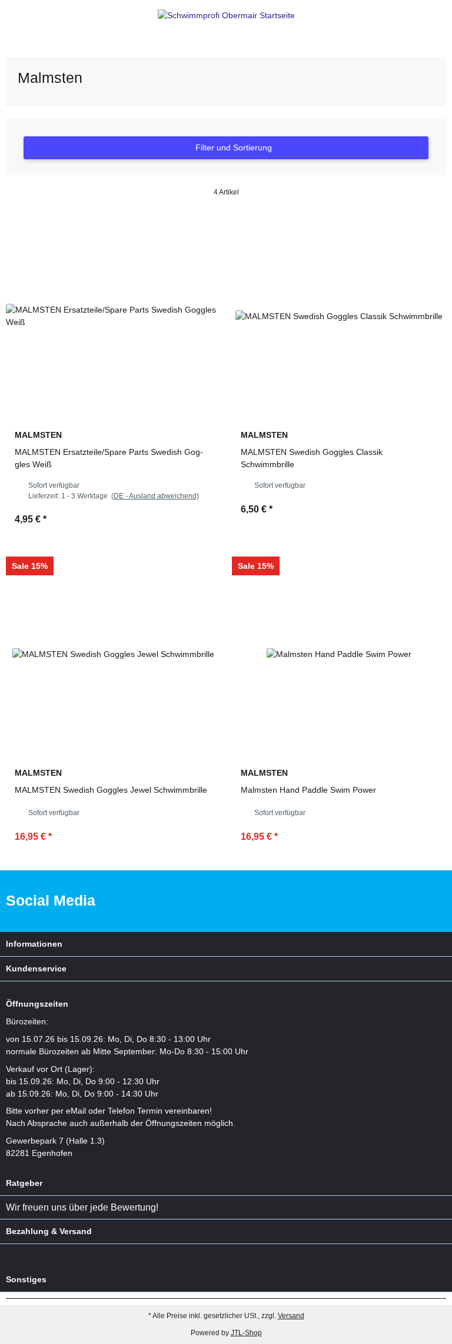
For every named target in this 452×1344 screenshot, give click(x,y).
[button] (419, 15)
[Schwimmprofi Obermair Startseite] (226, 15)
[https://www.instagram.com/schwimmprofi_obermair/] (427, 901)
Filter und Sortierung (232, 147)
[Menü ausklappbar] (11, 15)
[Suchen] (33, 15)
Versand (291, 1316)
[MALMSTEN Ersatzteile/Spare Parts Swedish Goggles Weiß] (113, 316)
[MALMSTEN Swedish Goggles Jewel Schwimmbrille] (113, 654)
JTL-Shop (246, 1333)
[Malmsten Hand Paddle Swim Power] (339, 654)
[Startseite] (8, 41)
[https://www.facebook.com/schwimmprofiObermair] (390, 901)
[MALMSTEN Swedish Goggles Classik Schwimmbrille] (339, 316)
